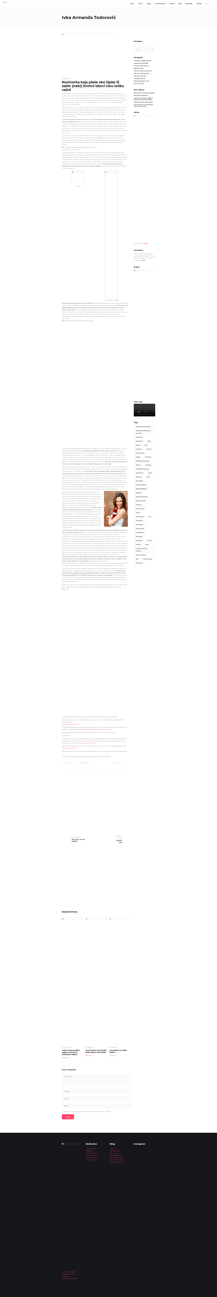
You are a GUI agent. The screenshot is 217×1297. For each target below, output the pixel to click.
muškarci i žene (140, 508)
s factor (149, 540)
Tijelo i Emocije (138, 76)
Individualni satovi (91, 1160)
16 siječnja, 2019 (66, 78)
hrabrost (138, 465)
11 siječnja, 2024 (66, 1047)
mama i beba (139, 481)
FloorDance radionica (92, 1153)
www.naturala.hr (91, 743)
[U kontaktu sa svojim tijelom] (120, 981)
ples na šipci (139, 520)
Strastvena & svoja (91, 1157)
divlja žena (139, 449)
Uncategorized (138, 78)
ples (150, 516)
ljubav (150, 473)
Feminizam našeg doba (141, 60)
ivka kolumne (139, 473)
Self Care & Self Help (140, 73)
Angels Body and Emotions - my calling (143, 432)
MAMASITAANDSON (141, 488)
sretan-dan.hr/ (66, 735)
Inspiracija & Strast (84, 762)
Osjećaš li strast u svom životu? (143, 102)
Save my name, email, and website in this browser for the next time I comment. (87, 1111)
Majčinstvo (137, 68)
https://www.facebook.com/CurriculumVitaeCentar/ (96, 729)
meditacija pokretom (141, 496)
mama (148, 477)
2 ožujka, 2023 (90, 1047)
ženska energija (147, 559)
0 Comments (66, 762)
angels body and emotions (143, 426)
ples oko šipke (140, 528)
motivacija (138, 504)
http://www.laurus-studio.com (70, 724)
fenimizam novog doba (142, 461)
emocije (149, 449)
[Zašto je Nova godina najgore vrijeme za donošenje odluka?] (73, 981)
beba (149, 441)
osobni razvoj (140, 516)
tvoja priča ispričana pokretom (141, 550)
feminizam (148, 457)
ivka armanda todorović (142, 469)
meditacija (139, 492)
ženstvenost (139, 563)
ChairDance (89, 1151)
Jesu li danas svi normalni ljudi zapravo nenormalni (96, 1051)
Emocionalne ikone (91, 1155)
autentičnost (139, 441)
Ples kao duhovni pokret (141, 71)
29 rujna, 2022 (113, 1047)
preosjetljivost (140, 532)
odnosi (138, 512)
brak (146, 445)
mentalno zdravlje (141, 500)
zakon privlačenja (141, 555)
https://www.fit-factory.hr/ (69, 748)
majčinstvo (139, 477)
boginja (138, 445)
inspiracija (148, 465)
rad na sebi (139, 536)
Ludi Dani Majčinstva (140, 66)
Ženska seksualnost (140, 81)
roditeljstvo (139, 540)
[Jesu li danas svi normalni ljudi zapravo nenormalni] (96, 981)
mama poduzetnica (141, 485)
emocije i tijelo (140, 453)
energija (138, 457)
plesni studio (139, 524)
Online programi (90, 1149)
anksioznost (139, 437)
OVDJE (145, 243)
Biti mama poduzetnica (141, 95)
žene (137, 559)
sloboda (138, 544)
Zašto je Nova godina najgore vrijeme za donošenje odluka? (71, 1052)
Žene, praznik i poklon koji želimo (144, 93)
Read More (65, 1057)
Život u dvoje (138, 83)
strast (146, 544)
